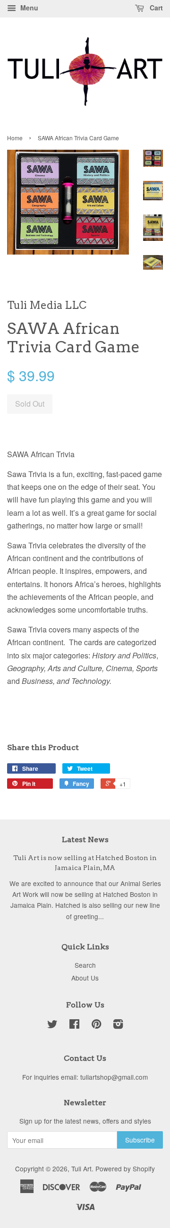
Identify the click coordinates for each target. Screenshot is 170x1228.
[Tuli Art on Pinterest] (96, 1025)
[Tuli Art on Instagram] (118, 1025)
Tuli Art (81, 1168)
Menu (28, 7)
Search (85, 965)
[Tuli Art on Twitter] (52, 1025)
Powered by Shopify (125, 1168)
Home (15, 138)
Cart (155, 7)
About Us (85, 977)
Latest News (85, 839)
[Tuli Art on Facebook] (74, 1025)
